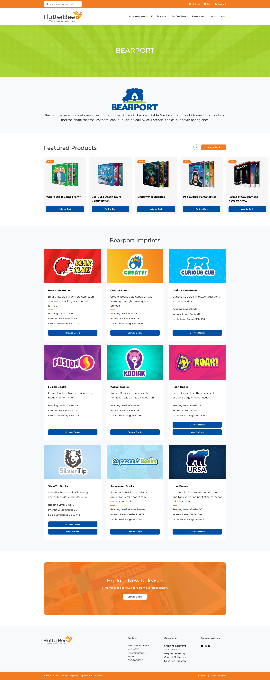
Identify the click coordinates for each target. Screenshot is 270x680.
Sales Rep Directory (175, 661)
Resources (198, 16)
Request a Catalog (174, 653)
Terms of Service (219, 676)
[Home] (63, 16)
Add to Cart (65, 209)
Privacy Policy (203, 676)
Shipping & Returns (175, 645)
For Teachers (179, 16)
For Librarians (158, 16)
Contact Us (216, 16)
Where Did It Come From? (63, 196)
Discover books (213, 147)
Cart (209, 4)
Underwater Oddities (151, 196)
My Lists (196, 4)
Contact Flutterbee (175, 657)
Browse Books (137, 16)
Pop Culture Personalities (199, 196)
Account (222, 4)
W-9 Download (172, 649)
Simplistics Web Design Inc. (90, 676)
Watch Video (197, 432)
